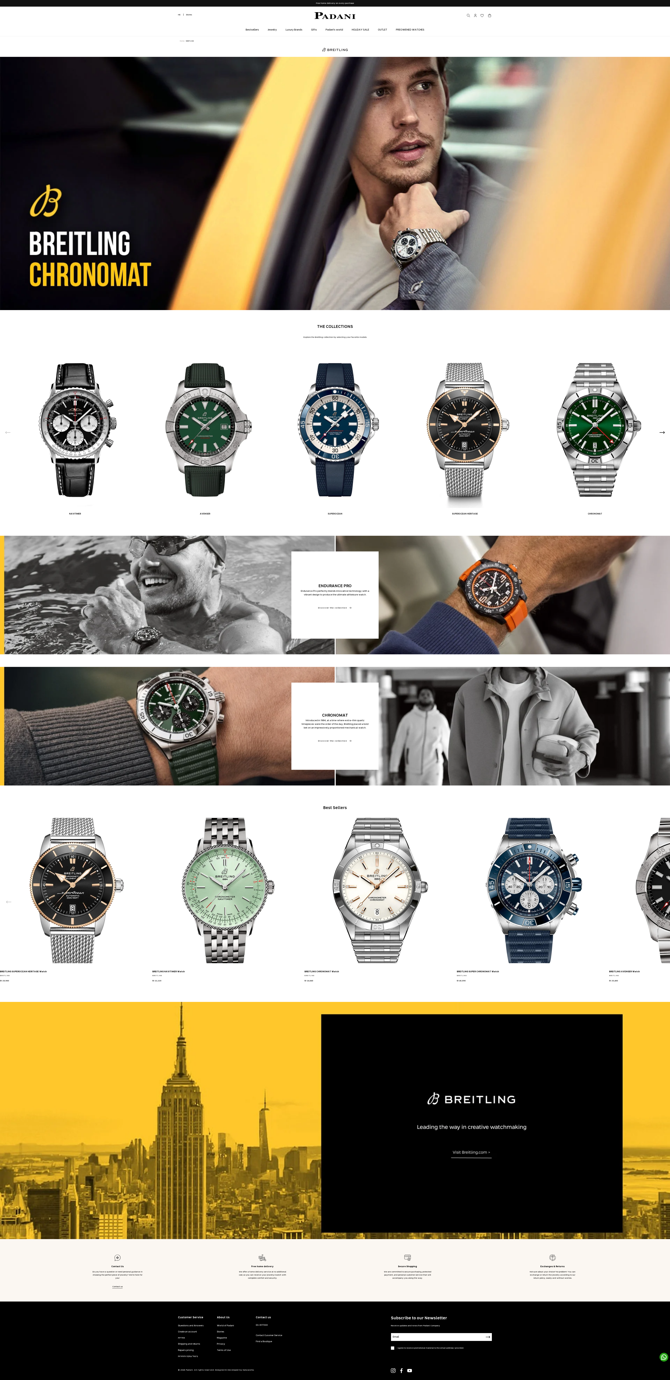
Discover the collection (332, 608)
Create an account (187, 1332)
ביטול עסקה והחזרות (188, 1356)
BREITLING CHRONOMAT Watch (321, 972)
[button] (489, 15)
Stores (189, 15)
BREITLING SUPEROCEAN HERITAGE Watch (23, 972)
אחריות (181, 1338)
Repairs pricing (186, 1350)
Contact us (117, 1287)
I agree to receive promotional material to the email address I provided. (430, 1348)
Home (182, 41)
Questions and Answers (191, 1326)
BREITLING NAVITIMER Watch (168, 972)
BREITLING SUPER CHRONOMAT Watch (478, 972)
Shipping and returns (189, 1344)
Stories (220, 1332)
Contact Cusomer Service (269, 1335)
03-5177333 (262, 1325)
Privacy (221, 1344)
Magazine (222, 1338)
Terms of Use (224, 1350)
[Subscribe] (488, 1337)
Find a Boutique (264, 1342)
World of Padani (225, 1326)
